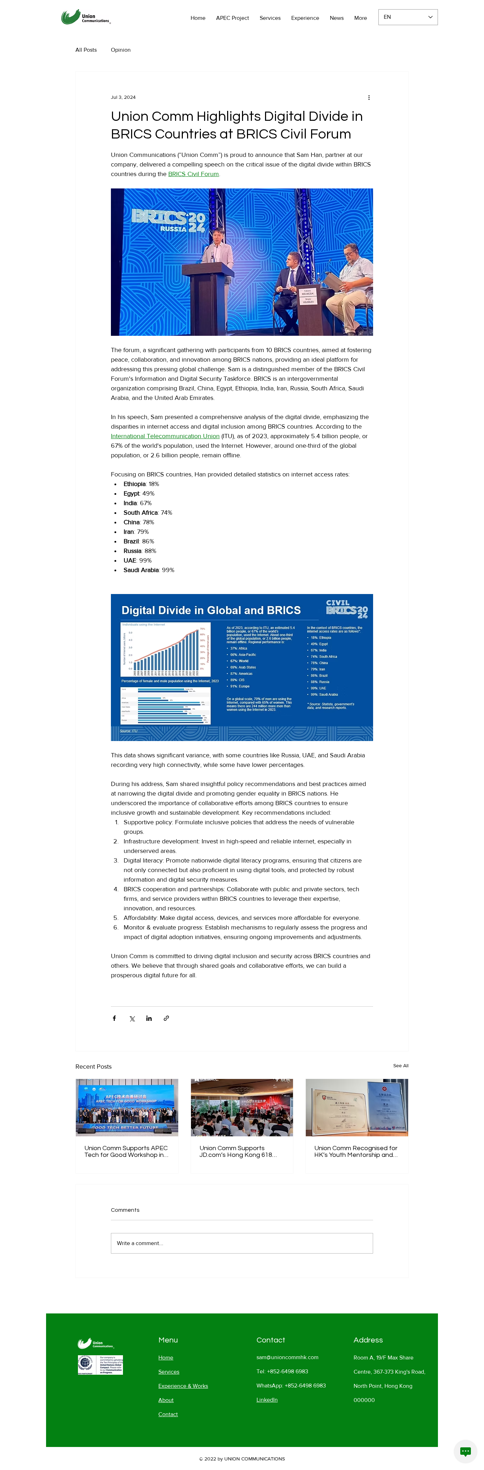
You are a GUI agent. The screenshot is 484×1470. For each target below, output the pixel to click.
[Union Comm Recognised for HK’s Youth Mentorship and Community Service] (357, 1107)
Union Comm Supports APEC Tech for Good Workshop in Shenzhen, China (126, 1151)
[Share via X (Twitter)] (131, 1018)
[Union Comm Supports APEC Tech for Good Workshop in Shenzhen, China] (127, 1107)
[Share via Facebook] (114, 1018)
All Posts (86, 50)
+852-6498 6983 (287, 1371)
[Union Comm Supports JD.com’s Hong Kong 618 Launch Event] (242, 1107)
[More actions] (369, 97)
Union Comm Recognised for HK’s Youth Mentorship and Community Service (356, 1151)
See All (401, 1065)
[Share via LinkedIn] (149, 1018)
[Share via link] (166, 1018)
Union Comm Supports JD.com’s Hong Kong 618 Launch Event (235, 1151)
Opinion (121, 50)
